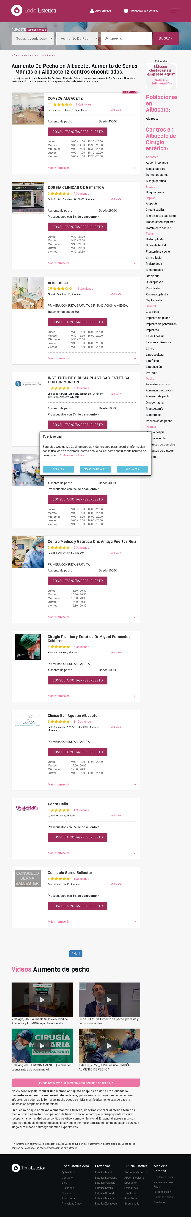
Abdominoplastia (157, 162)
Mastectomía (154, 408)
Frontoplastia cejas (158, 251)
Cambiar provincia (36, 30)
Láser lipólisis (155, 336)
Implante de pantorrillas (161, 324)
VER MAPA (116, 110)
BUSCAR (166, 38)
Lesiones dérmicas (158, 342)
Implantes (152, 330)
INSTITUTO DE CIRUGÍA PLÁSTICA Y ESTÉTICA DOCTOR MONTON (88, 380)
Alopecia (151, 203)
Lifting (150, 348)
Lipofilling (152, 361)
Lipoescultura (155, 354)
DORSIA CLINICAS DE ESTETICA (76, 187)
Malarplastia (154, 263)
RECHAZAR (132, 469)
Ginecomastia (155, 402)
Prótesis (151, 373)
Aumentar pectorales (159, 390)
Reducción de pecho (159, 421)
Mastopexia (153, 415)
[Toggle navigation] (175, 11)
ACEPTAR (58, 469)
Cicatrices (152, 312)
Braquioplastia (155, 192)
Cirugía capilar (155, 209)
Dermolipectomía (157, 175)
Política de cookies (71, 455)
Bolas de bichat (156, 245)
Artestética (58, 282)
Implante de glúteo (158, 318)
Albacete (152, 118)
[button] (92, 168)
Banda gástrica (155, 169)
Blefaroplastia (155, 239)
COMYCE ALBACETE (65, 98)
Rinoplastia (153, 288)
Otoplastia (152, 276)
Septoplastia (154, 300)
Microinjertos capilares (161, 216)
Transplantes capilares (160, 222)
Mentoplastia (154, 270)
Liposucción (154, 367)
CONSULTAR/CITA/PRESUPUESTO (77, 132)
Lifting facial (154, 257)
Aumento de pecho (158, 396)
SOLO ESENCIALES (95, 469)
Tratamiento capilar (158, 228)
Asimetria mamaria (158, 384)
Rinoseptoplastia (157, 294)
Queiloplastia (154, 282)
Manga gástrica (156, 181)
